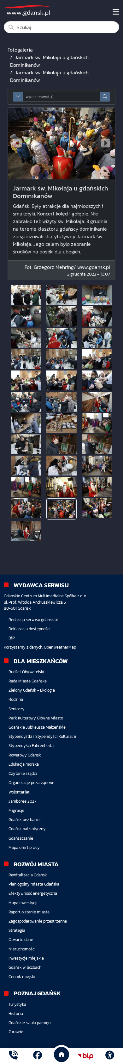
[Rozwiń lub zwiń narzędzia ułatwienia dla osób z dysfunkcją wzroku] (110, 1056)
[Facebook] (37, 1056)
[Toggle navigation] (116, 12)
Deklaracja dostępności (29, 629)
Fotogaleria (20, 49)
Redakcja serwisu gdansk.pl (33, 620)
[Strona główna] (13, 1056)
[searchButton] (105, 97)
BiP (12, 638)
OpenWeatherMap (60, 647)
